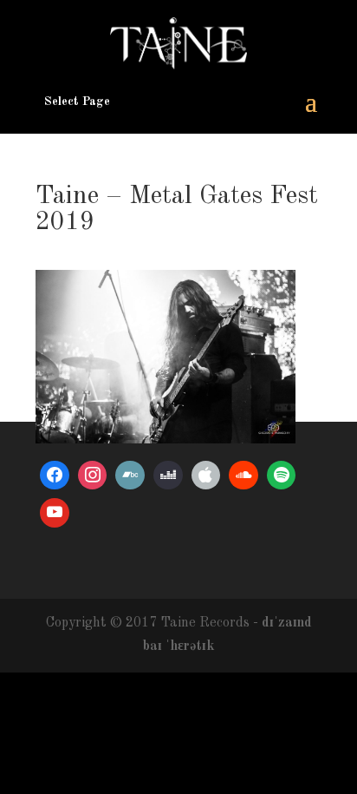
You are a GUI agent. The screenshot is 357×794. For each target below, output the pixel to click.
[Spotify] (282, 475)
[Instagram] (93, 475)
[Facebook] (55, 475)
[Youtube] (55, 513)
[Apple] (206, 475)
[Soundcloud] (243, 475)
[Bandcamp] (130, 475)
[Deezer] (168, 475)
